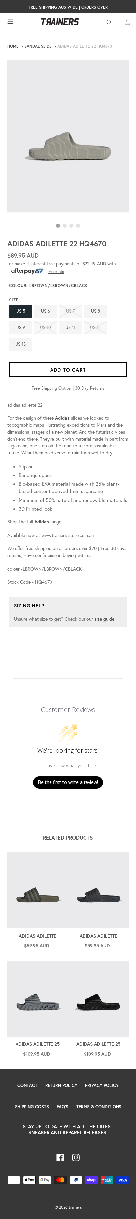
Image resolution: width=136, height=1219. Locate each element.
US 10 (45, 327)
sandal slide (37, 46)
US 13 (20, 344)
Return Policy (61, 1085)
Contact (27, 1085)
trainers (75, 1207)
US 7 (70, 311)
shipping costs (32, 1107)
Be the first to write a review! (68, 782)
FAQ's (62, 1107)
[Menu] (10, 22)
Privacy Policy (102, 1085)
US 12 (95, 327)
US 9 (20, 327)
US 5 (20, 311)
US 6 (45, 311)
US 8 (95, 311)
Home (12, 46)
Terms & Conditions (98, 1107)
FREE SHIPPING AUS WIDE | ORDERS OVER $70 (68, 10)
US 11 (70, 327)
